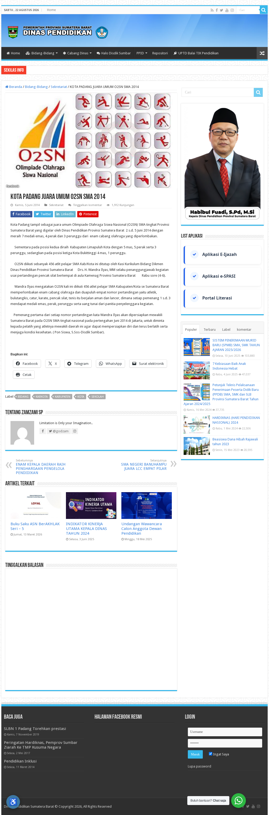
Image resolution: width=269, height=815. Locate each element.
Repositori (160, 53)
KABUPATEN (62, 396)
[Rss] (212, 10)
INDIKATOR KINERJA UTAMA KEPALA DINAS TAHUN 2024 (86, 529)
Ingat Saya (220, 754)
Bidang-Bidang (43, 53)
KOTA (80, 396)
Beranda (15, 87)
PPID (140, 53)
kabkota (42, 396)
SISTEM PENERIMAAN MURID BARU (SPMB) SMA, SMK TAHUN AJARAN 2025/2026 (236, 345)
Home (51, 10)
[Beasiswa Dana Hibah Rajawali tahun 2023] (197, 446)
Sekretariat (59, 87)
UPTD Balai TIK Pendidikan (198, 53)
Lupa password (199, 766)
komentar (244, 330)
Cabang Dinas (77, 53)
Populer (191, 330)
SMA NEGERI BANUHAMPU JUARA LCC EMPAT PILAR (144, 465)
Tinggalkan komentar (87, 205)
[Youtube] (227, 10)
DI (30, 70)
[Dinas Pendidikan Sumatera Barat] (57, 31)
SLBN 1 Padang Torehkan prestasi (35, 728)
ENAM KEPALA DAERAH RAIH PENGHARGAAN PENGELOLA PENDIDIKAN (40, 467)
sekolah (97, 396)
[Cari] (264, 10)
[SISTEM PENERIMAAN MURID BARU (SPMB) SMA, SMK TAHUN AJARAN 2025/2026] (197, 347)
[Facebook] (216, 10)
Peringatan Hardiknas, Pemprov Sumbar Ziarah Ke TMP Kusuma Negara (40, 745)
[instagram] (232, 10)
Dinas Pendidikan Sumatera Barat (29, 806)
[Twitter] (221, 10)
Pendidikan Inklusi (20, 761)
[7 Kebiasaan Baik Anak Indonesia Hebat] (197, 370)
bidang (23, 396)
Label (226, 330)
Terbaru (210, 330)
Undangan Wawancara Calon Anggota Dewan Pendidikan (141, 529)
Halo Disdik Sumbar (116, 53)
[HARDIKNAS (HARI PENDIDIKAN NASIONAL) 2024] (197, 424)
